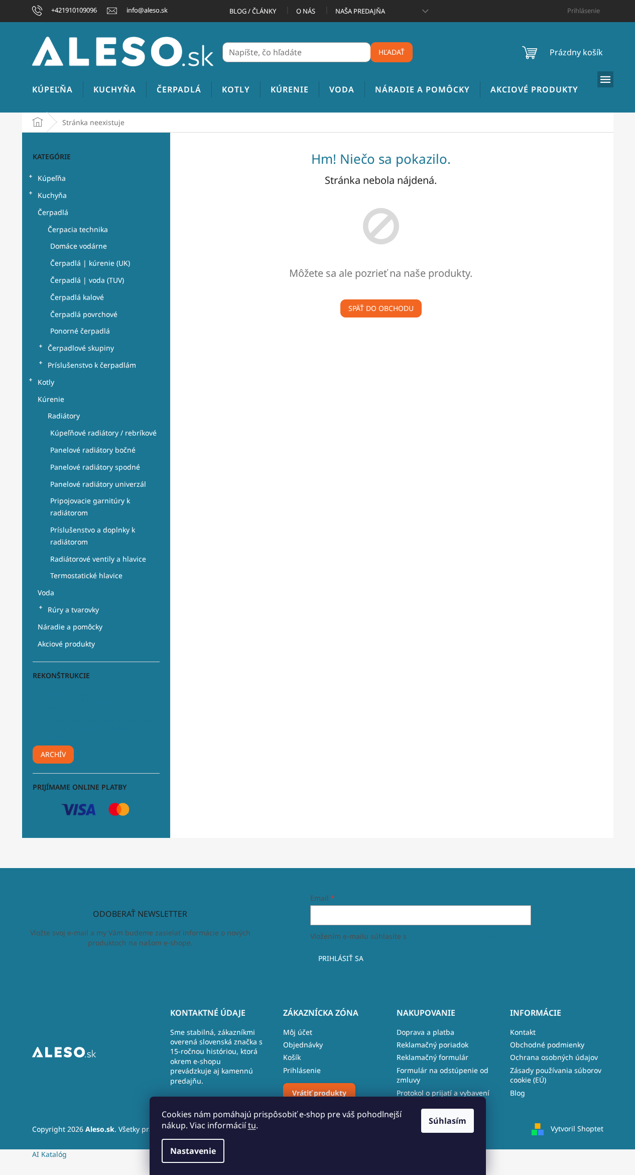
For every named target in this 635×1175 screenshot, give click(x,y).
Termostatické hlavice (86, 575)
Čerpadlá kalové (77, 297)
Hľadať (391, 52)
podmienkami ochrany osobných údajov (476, 936)
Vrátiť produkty (319, 1093)
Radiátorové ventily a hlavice (98, 559)
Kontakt (523, 1032)
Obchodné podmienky (547, 1044)
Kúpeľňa (52, 178)
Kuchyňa (52, 195)
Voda (46, 592)
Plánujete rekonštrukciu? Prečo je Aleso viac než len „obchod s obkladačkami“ (88, 700)
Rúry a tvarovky (73, 609)
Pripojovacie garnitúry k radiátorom (90, 506)
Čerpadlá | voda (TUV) (87, 280)
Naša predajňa (360, 11)
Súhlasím (447, 1120)
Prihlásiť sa (340, 958)
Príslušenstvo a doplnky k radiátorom (92, 536)
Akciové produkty (66, 644)
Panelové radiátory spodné (95, 467)
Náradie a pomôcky (70, 626)
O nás (305, 11)
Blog (517, 1093)
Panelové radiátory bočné (93, 450)
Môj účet (297, 1032)
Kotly (46, 382)
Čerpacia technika (78, 229)
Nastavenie (193, 1150)
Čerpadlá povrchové (83, 314)
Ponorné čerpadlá (80, 331)
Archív (53, 754)
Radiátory (64, 415)
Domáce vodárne (78, 246)
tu (252, 1125)
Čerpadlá (53, 212)
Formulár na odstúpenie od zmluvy (442, 1075)
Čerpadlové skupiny (81, 348)
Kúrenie (51, 399)
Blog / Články (252, 11)
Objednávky (303, 1044)
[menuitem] (52, 89)
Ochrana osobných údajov (554, 1057)
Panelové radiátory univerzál (98, 484)
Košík (292, 1057)
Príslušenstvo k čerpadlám (92, 365)
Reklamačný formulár (432, 1057)
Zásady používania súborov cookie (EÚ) (555, 1075)
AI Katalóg (49, 1154)
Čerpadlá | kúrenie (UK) (90, 263)
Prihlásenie (302, 1070)
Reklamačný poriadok (432, 1044)
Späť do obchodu (381, 308)
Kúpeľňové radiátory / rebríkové (103, 433)
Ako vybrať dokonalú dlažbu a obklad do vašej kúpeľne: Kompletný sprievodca (95, 728)
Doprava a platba (425, 1032)
